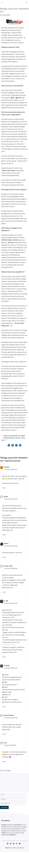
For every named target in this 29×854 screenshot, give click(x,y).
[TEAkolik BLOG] (2, 2)
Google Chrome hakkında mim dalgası (14, 436)
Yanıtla (4, 488)
